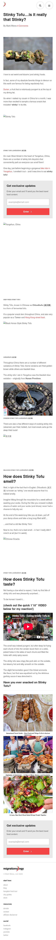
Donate (6, 908)
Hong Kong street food (35, 317)
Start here (7, 880)
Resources (7, 904)
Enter (26, 211)
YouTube (6, 931)
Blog (5, 888)
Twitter (5, 935)
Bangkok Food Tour (10, 891)
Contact (6, 911)
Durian (6, 89)
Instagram (7, 928)
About (5, 884)
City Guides (7, 894)
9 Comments (22, 25)
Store (5, 897)
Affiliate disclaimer (10, 914)
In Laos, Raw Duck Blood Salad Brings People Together (28, 815)
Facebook (6, 925)
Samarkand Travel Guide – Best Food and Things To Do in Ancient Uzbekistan (28, 734)
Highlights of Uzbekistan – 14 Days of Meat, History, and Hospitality (28, 775)
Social (5, 921)
